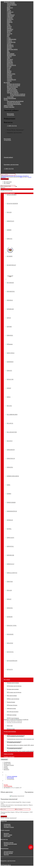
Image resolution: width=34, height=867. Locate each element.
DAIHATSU (10, 19)
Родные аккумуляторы (10, 98)
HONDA (9, 26)
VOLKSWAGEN (11, 79)
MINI (8, 52)
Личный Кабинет (8, 851)
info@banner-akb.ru (6, 865)
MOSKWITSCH (11, 55)
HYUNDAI (10, 29)
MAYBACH (10, 46)
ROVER (9, 66)
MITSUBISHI (10, 53)
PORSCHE (10, 62)
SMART (9, 72)
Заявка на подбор (8, 105)
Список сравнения (12, 160)
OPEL (8, 58)
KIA (8, 36)
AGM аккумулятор (12, 89)
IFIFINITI (9, 30)
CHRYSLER (10, 16)
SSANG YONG (11, 74)
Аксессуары (10, 97)
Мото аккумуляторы (12, 87)
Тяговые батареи (11, 88)
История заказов (8, 853)
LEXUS (9, 43)
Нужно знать (7, 763)
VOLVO (9, 81)
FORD (8, 25)
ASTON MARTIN (12, 5)
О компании (7, 762)
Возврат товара (8, 835)
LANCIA (9, 40)
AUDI (8, 6)
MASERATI (10, 45)
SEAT (8, 69)
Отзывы (6, 768)
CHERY (9, 13)
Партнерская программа (10, 844)
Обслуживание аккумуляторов (15, 101)
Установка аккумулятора (13, 102)
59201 (21, 177)
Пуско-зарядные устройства (17, 94)
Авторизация (10, 115)
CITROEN (10, 17)
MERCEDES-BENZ (12, 49)
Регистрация (10, 113)
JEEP (8, 35)
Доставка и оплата (9, 765)
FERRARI (9, 22)
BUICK (9, 10)
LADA (9, 38)
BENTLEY (10, 7)
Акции (6, 766)
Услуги (6, 99)
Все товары (7, 82)
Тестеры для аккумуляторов (17, 95)
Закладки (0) (10, 158)
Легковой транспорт (9, 2)
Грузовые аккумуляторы (13, 85)
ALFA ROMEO (11, 3)
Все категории (8, 181)
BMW (8, 9)
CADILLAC (10, 12)
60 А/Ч (29, 177)
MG (8, 51)
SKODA (9, 71)
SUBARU (9, 75)
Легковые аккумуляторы (13, 84)
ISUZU (9, 32)
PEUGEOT (10, 59)
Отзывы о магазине (9, 107)
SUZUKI (9, 76)
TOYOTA (9, 78)
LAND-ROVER (11, 42)
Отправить (3, 816)
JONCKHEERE (8, 786)
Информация (4, 759)
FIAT (8, 23)
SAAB (8, 68)
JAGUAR (9, 33)
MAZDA (9, 48)
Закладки (6, 854)
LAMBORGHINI (11, 39)
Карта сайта (7, 836)
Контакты (6, 769)
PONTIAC (10, 61)
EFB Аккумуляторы (12, 91)
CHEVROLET (11, 15)
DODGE (9, 20)
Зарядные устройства (12, 92)
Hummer (9, 28)
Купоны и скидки (8, 842)
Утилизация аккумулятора (14, 104)
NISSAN (9, 56)
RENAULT (10, 63)
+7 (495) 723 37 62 (12, 125)
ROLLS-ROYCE (11, 65)
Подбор (6, 784)
